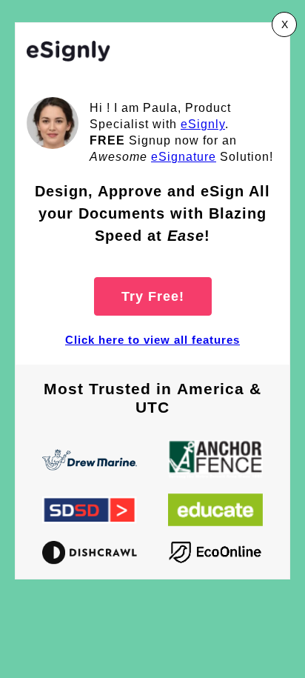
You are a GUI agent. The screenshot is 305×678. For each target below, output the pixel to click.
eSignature (183, 156)
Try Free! (153, 296)
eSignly (203, 124)
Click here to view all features (152, 339)
